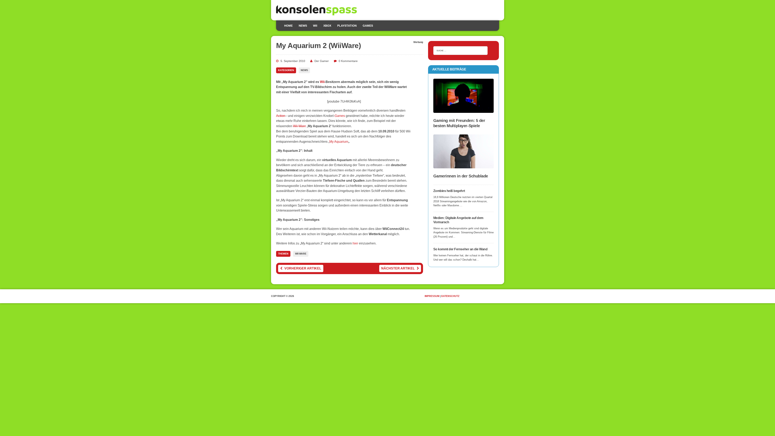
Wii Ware (299, 126)
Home (288, 25)
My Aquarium (338, 141)
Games (368, 25)
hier (355, 243)
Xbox (327, 25)
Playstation (347, 25)
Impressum (432, 296)
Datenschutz (450, 296)
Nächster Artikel (398, 268)
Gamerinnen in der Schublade (460, 176)
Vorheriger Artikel (302, 268)
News (303, 25)
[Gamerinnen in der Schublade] (463, 165)
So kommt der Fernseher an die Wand (460, 249)
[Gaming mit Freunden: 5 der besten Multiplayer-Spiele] (463, 110)
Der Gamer (321, 61)
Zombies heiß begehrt (449, 191)
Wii (315, 25)
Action (280, 115)
